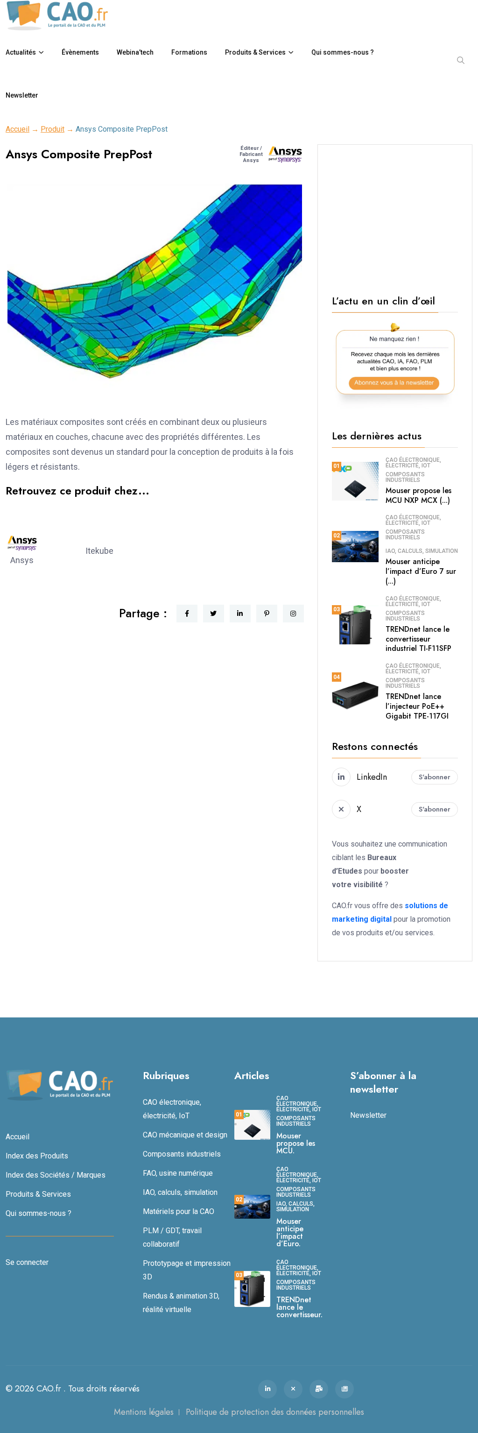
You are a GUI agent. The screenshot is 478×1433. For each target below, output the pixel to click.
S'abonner (434, 777)
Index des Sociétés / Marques (55, 1175)
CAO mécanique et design (185, 1134)
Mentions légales (144, 1412)
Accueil (17, 129)
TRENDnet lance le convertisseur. (299, 1307)
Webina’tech (135, 52)
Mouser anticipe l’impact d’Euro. (289, 1232)
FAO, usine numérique (178, 1173)
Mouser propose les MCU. (295, 1143)
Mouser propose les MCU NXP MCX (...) (418, 495)
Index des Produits (37, 1155)
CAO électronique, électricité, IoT (413, 462)
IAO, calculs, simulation (422, 551)
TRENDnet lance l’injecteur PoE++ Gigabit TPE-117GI (417, 706)
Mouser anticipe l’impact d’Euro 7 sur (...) (421, 571)
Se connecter (27, 1262)
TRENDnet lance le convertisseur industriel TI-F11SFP (418, 639)
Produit (52, 129)
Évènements (80, 52)
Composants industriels (405, 477)
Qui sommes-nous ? (342, 52)
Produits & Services (255, 52)
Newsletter (22, 95)
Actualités (21, 52)
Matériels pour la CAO (178, 1211)
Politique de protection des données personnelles (275, 1412)
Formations (189, 52)
